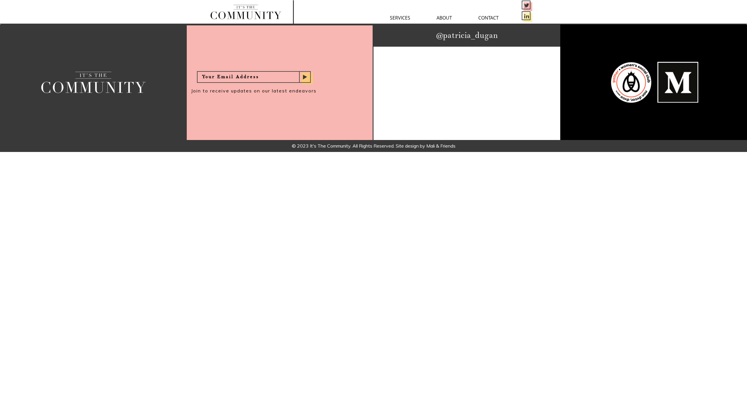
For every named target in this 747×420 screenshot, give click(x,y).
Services (400, 18)
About (444, 18)
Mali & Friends (440, 146)
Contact (488, 18)
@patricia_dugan (467, 36)
